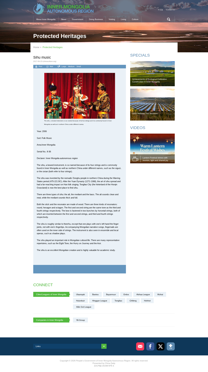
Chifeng (133, 301)
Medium (71, 67)
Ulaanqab (80, 294)
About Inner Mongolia (45, 19)
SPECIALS (140, 55)
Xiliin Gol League (83, 307)
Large (64, 67)
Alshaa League (143, 294)
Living (123, 19)
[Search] (167, 19)
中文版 (160, 10)
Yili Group (80, 320)
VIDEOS (137, 128)
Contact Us (170, 10)
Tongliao (118, 301)
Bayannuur (111, 294)
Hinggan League (99, 301)
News (63, 19)
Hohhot (147, 301)
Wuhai (160, 294)
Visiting (112, 19)
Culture (135, 19)
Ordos (126, 294)
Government (77, 19)
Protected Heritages (53, 47)
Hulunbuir (80, 301)
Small (79, 67)
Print (40, 67)
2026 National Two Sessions (145, 113)
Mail (51, 67)
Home (36, 47)
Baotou (95, 294)
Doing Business (96, 19)
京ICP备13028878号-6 (104, 366)
